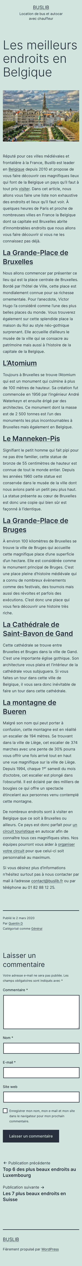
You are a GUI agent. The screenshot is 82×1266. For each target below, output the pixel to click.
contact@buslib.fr (47, 881)
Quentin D (16, 923)
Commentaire (15, 990)
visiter (24, 189)
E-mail (9, 1062)
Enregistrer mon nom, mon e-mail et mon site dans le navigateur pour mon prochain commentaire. (42, 1116)
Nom (8, 1038)
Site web (10, 1087)
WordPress (50, 1249)
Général (36, 928)
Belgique (16, 169)
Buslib (41, 7)
